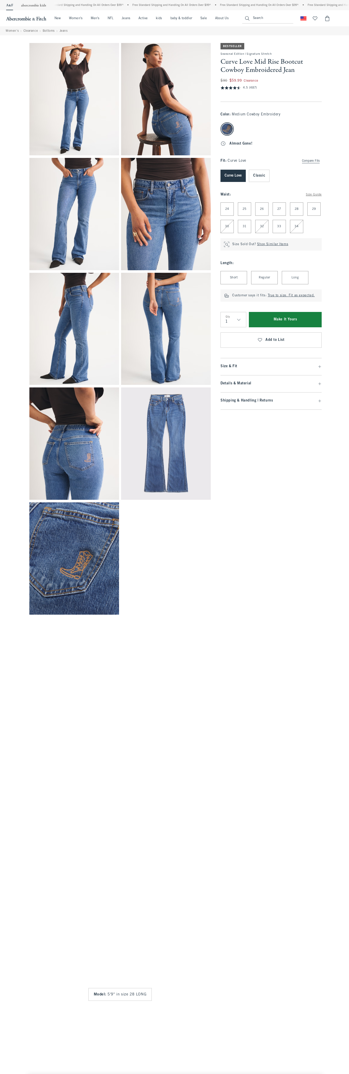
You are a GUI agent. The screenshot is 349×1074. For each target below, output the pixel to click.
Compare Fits (311, 160)
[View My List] (315, 18)
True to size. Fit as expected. (291, 295)
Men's (95, 18)
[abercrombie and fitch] (26, 18)
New (57, 18)
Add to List (275, 340)
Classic (259, 175)
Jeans (126, 18)
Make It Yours (285, 319)
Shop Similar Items (272, 244)
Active (143, 18)
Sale (203, 18)
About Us (222, 18)
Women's (76, 18)
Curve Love (233, 175)
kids (159, 18)
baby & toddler (181, 18)
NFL (110, 18)
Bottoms (49, 30)
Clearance (31, 30)
